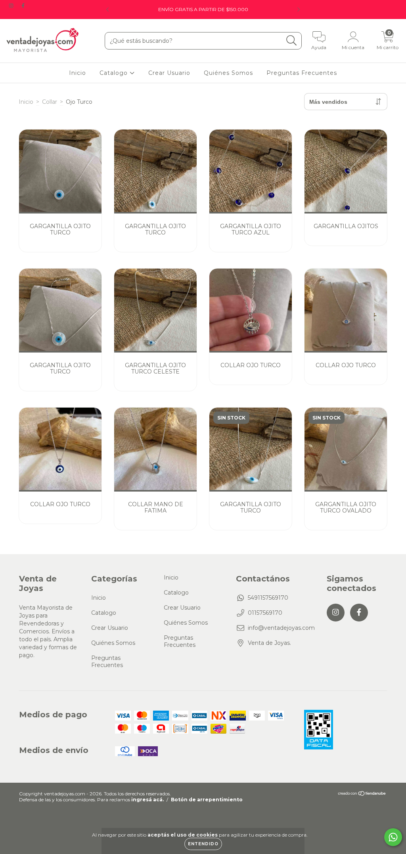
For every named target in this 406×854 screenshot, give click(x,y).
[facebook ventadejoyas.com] (23, 5)
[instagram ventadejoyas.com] (12, 5)
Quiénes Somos (228, 72)
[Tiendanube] (362, 794)
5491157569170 (268, 597)
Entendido (203, 843)
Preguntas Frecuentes (301, 72)
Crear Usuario (169, 72)
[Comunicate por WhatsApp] (393, 837)
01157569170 (265, 612)
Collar (49, 101)
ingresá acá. (147, 800)
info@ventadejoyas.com (281, 627)
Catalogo (115, 72)
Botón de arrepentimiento (207, 800)
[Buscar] (291, 40)
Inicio (77, 72)
